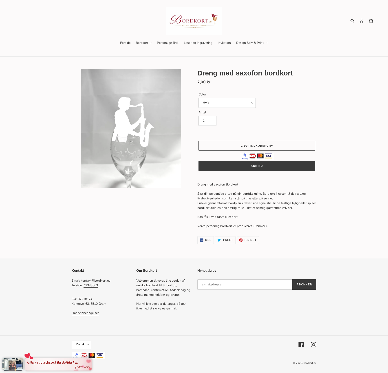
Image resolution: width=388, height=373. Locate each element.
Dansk (80, 344)
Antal (202, 112)
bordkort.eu (310, 363)
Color (202, 94)
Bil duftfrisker (67, 362)
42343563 (91, 285)
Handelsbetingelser (85, 313)
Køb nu (257, 166)
